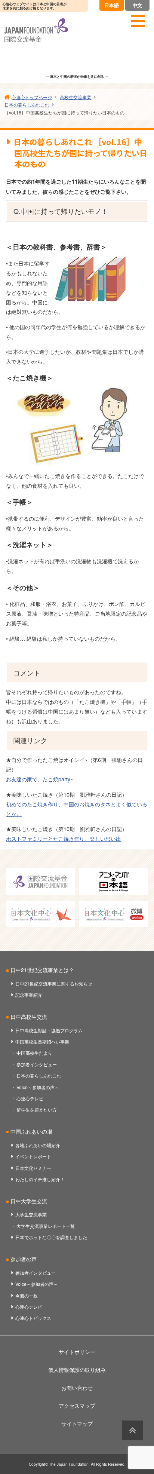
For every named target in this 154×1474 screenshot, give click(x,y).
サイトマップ (77, 1423)
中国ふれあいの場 (31, 1131)
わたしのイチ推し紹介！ (40, 1179)
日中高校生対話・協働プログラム (49, 1030)
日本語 (111, 5)
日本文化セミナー (33, 1168)
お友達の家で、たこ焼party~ (39, 779)
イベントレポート (33, 1156)
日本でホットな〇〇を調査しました (51, 1237)
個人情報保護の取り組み (77, 1369)
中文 (137, 5)
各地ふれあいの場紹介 (37, 1145)
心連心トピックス (33, 1318)
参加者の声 (23, 1259)
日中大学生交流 (28, 1201)
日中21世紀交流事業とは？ (42, 970)
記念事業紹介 (28, 995)
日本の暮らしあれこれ (38, 1075)
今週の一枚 (26, 1295)
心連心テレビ (29, 1098)
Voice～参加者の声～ (37, 1087)
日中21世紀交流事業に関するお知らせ (53, 983)
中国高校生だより (34, 1052)
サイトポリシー (77, 1351)
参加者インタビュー (36, 1064)
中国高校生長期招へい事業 (42, 1041)
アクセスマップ (77, 1405)
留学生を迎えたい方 (36, 1109)
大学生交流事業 (31, 1214)
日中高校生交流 (28, 1016)
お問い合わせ (77, 1387)
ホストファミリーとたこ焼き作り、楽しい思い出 (63, 838)
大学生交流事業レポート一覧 (45, 1226)
